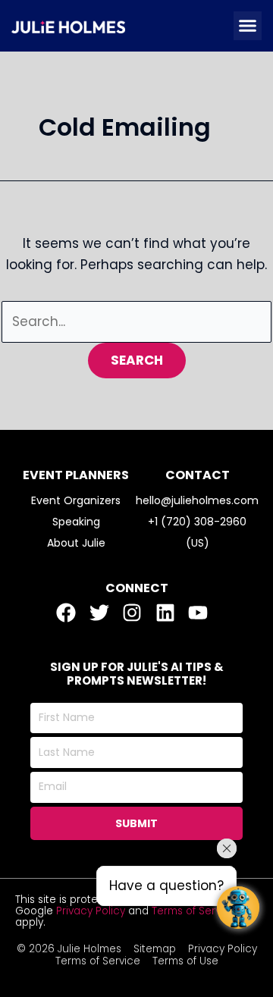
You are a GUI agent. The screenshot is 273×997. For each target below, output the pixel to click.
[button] (248, 25)
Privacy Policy (90, 911)
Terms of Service (194, 911)
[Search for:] (136, 321)
